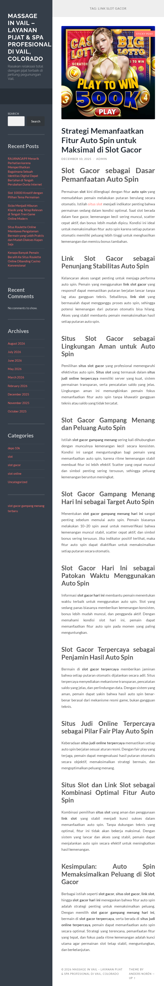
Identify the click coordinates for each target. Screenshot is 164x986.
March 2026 (16, 377)
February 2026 (17, 386)
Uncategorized (17, 482)
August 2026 (16, 343)
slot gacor (14, 465)
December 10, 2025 (76, 158)
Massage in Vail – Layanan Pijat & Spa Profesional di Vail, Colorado (29, 37)
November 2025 (18, 403)
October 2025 (17, 411)
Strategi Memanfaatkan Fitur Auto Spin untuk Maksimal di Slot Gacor (102, 140)
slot (10, 456)
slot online (14, 473)
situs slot (95, 204)
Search (13, 113)
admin (101, 158)
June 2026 (15, 360)
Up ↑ (132, 978)
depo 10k (14, 448)
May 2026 (15, 369)
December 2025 (18, 394)
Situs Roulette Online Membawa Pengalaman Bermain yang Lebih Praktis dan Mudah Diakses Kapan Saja (26, 235)
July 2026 (14, 352)
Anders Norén (140, 973)
